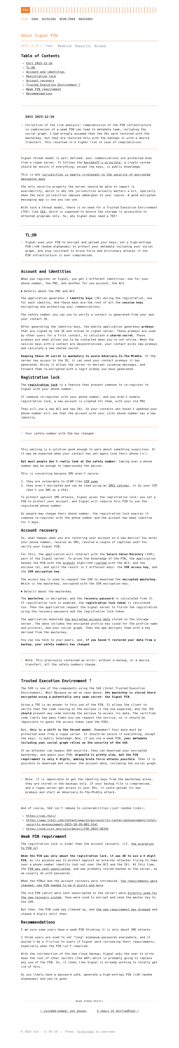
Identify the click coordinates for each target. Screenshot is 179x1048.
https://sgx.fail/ (41, 816)
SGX (42, 211)
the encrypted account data (87, 619)
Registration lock (41, 76)
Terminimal (85, 1031)
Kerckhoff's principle (102, 162)
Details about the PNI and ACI (49, 291)
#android (65, 45)
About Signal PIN (39, 35)
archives (49, 18)
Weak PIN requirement (43, 89)
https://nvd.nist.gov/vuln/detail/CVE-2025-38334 (67, 828)
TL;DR (30, 67)
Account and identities (45, 72)
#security (83, 45)
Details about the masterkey (47, 591)
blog (24, 18)
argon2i (69, 563)
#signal (100, 45)
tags (34, 18)
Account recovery (40, 80)
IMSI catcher (118, 485)
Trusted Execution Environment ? (53, 84)
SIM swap (91, 481)
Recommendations (39, 93)
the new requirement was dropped (123, 909)
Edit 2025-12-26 (39, 63)
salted (101, 563)
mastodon (86, 18)
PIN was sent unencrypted (49, 869)
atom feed (67, 18)
